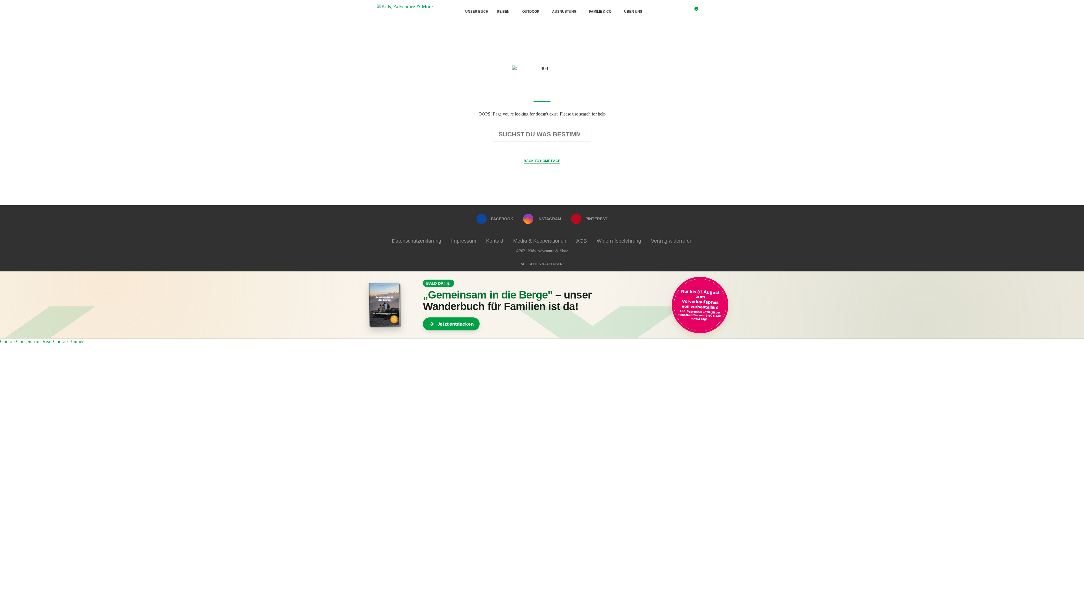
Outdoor (530, 12)
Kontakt (494, 241)
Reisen (503, 12)
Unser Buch (476, 12)
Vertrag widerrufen (671, 241)
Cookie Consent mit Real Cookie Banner (42, 341)
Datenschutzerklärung (416, 241)
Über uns (633, 12)
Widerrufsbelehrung (619, 241)
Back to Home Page (542, 161)
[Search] (704, 11)
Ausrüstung (564, 12)
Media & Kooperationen (539, 241)
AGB (581, 241)
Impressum (463, 241)
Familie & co (600, 12)
